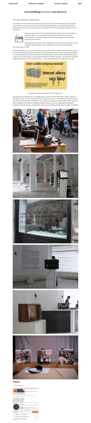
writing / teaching (60, 3)
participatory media (34, 19)
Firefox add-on (24, 19)
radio (14, 19)
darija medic (13, 3)
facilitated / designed (36, 3)
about (80, 3)
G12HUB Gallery (18, 385)
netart (18, 19)
